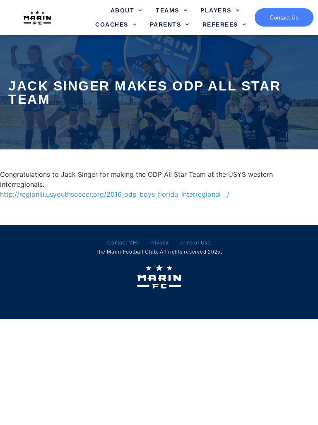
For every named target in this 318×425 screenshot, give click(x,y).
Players (215, 10)
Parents (165, 24)
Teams (167, 10)
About (123, 10)
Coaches (111, 24)
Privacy (158, 243)
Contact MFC (123, 243)
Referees (220, 24)
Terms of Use (194, 243)
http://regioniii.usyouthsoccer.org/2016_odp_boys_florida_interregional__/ (114, 194)
